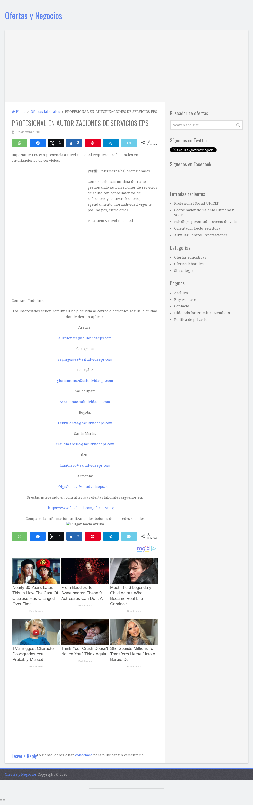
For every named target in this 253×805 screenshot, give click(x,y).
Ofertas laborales (189, 264)
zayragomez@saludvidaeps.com (85, 359)
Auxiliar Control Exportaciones (201, 235)
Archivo (181, 293)
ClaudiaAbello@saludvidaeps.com (85, 444)
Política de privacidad (193, 320)
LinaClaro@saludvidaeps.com (85, 465)
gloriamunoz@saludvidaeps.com (85, 380)
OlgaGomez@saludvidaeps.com (85, 487)
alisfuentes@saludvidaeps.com (85, 338)
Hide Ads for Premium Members (202, 313)
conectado (83, 755)
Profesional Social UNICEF (196, 203)
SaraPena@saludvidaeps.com (85, 402)
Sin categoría (185, 271)
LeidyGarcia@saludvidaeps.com (85, 423)
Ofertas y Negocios (33, 15)
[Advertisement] (126, 65)
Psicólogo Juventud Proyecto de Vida (205, 222)
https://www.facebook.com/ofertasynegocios (85, 508)
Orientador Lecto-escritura (197, 228)
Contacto (181, 306)
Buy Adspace (185, 300)
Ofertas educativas (190, 257)
